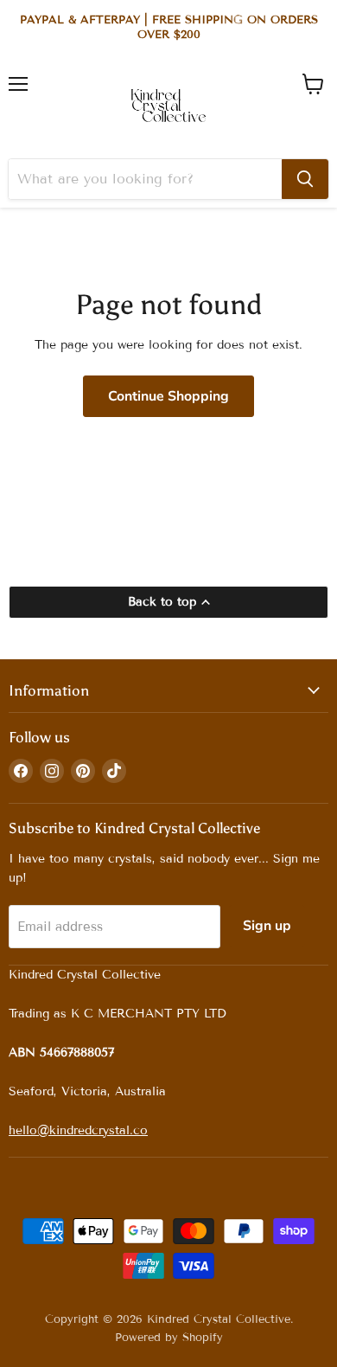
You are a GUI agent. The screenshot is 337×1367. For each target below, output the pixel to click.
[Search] (305, 179)
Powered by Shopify (169, 1338)
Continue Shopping (168, 396)
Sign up (267, 925)
